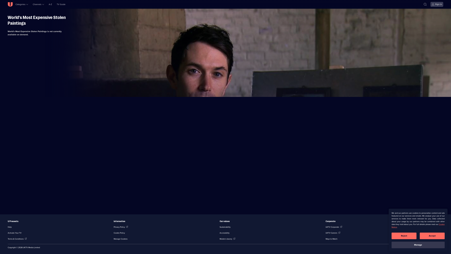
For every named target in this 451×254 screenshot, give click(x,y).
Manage (418, 244)
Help (10, 227)
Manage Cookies (120, 239)
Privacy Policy (119, 227)
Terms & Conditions (16, 239)
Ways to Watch (331, 239)
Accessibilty (224, 233)
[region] (418, 230)
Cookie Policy (119, 233)
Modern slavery (226, 239)
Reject (404, 235)
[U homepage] (10, 4)
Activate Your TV (14, 233)
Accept (432, 235)
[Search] (425, 4)
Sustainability (225, 227)
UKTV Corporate (332, 227)
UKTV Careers (331, 233)
